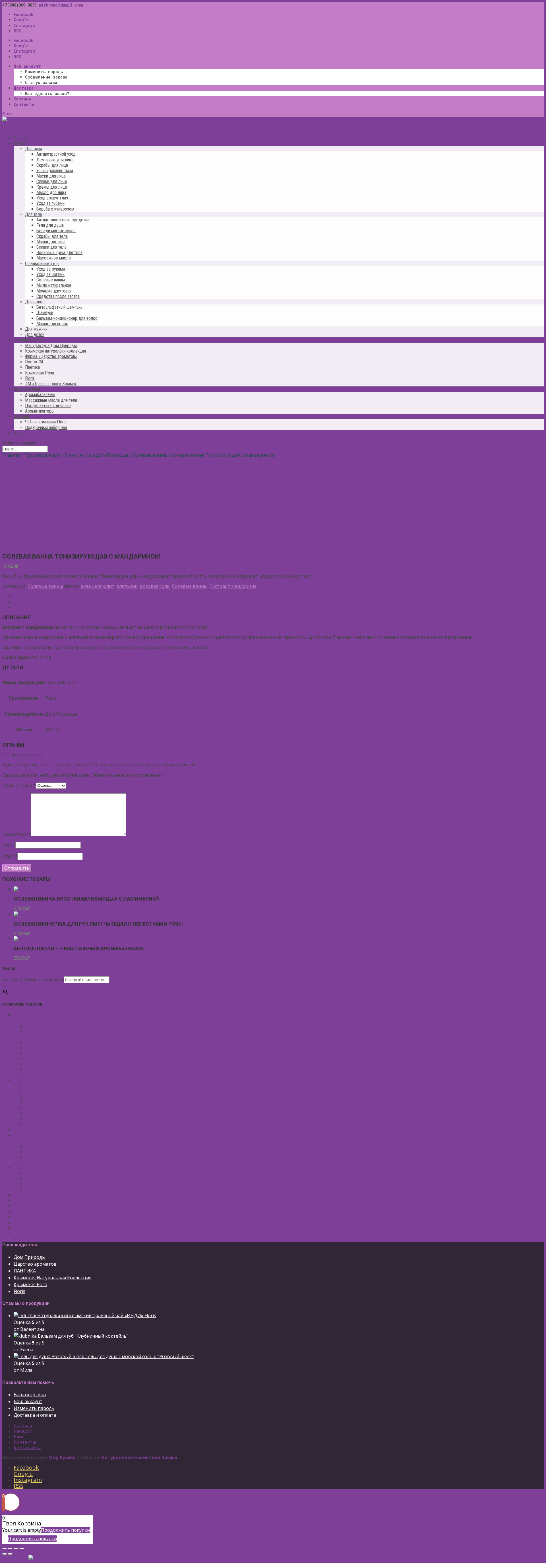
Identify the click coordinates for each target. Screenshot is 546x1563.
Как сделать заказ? (47, 93)
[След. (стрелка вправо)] (10, 1554)
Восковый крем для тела (59, 252)
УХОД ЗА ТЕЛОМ (32, 1080)
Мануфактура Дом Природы (51, 345)
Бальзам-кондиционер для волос (67, 318)
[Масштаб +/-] (21, 1548)
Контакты (24, 104)
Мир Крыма (62, 1457)
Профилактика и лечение (48, 405)
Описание (25, 596)
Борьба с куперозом (55, 209)
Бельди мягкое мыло (56, 230)
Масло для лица (51, 192)
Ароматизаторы (39, 411)
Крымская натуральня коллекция (55, 351)
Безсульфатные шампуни (53, 1173)
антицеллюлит (97, 586)
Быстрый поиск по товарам (33, 979)
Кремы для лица (51, 187)
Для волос (35, 301)
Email (9, 856)
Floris (30, 378)
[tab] (279, 596)
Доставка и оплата (35, 1415)
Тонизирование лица (49, 1036)
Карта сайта (27, 1447)
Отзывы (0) (26, 607)
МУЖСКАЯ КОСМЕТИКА (39, 1195)
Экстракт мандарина (233, 586)
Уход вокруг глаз (52, 198)
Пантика (32, 367)
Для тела (33, 214)
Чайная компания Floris (46, 422)
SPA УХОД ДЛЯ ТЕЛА (36, 1135)
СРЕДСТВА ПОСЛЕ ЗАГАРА (43, 1129)
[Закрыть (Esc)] (4, 1548)
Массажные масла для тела (51, 400)
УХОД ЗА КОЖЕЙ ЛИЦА (39, 1015)
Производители (42, 455)
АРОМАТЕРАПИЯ (32, 1206)
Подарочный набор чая (46, 427)
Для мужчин (36, 329)
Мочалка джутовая (53, 291)
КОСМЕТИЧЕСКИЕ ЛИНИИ (43, 1233)
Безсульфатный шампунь (59, 307)
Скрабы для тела (52, 236)
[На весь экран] (16, 1548)
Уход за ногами (50, 274)
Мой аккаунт (27, 66)
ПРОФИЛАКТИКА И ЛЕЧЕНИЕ (47, 1211)
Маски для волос (52, 323)
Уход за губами (50, 203)
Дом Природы (30, 1257)
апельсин (127, 586)
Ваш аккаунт (28, 1401)
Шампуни (44, 312)
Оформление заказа (46, 77)
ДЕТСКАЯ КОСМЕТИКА (39, 1200)
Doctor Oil (34, 362)
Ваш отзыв (16, 834)
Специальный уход (42, 263)
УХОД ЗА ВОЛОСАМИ (37, 1167)
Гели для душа (50, 225)
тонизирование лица (54, 170)
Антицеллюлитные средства (62, 220)
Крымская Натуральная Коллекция (52, 1277)
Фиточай (24, 1228)
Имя (8, 845)
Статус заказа (41, 82)
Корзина (22, 99)
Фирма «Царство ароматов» (51, 356)
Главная (11, 455)
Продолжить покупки (65, 1530)
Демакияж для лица (54, 159)
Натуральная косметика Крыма (139, 1457)
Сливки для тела (51, 247)
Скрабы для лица (52, 165)
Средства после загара (58, 296)
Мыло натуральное (53, 285)
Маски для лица (51, 176)
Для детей (34, 334)
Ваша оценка (19, 785)
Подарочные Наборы (37, 1222)
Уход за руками (50, 269)
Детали (22, 602)
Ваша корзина (30, 1394)
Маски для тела (50, 241)
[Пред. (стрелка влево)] (4, 1554)
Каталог (23, 1431)
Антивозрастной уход (56, 154)
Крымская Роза (39, 373)
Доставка (24, 88)
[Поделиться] (10, 1548)
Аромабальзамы (40, 394)
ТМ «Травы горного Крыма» (51, 383)
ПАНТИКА (25, 1271)
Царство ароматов (35, 1264)
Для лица (33, 148)
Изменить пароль (44, 71)
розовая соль (155, 586)
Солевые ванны (50, 280)
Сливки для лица (51, 181)
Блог (18, 433)
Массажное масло (53, 258)
